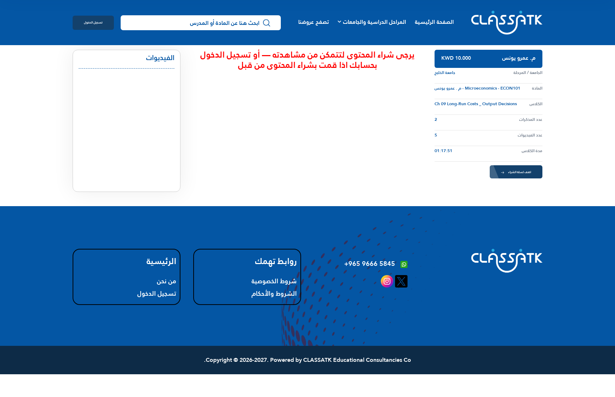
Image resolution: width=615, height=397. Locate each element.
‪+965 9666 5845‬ (369, 263)
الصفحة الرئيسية (434, 21)
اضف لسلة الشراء (519, 172)
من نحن (166, 281)
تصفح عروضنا (313, 21)
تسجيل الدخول (93, 22)
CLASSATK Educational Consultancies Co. (307, 359)
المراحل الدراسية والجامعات (374, 21)
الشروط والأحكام (274, 293)
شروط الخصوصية (274, 281)
